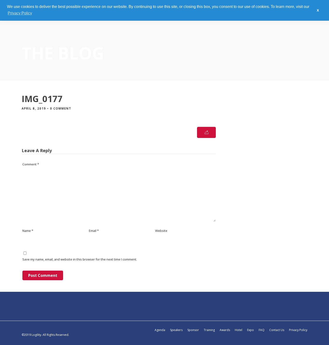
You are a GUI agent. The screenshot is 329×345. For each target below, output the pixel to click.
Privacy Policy (298, 330)
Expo (250, 330)
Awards (225, 330)
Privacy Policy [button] (20, 13)
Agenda (160, 330)
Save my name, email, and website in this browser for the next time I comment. (79, 259)
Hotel (238, 330)
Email (94, 230)
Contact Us (276, 330)
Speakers (176, 330)
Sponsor (193, 330)
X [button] (318, 10)
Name (27, 230)
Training (209, 330)
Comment (30, 164)
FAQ (261, 330)
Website (161, 230)
